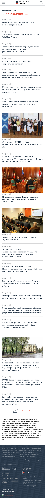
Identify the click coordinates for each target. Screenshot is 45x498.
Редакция (5, 473)
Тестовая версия (8, 492)
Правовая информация (10, 478)
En (28, 473)
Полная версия (7, 490)
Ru (24, 472)
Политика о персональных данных (11, 481)
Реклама (5, 476)
